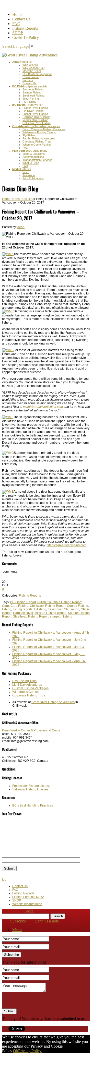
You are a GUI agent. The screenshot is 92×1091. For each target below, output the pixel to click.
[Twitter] (10, 911)
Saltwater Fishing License (30, 789)
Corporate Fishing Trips (28, 695)
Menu (17, 930)
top (4, 879)
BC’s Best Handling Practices (32, 805)
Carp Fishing (19, 606)
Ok (15, 1051)
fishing (6, 609)
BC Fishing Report (23, 602)
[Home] (2, 911)
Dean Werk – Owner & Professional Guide (31, 730)
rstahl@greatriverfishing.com (66, 545)
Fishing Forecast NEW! (28, 897)
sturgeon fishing (61, 616)
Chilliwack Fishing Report (47, 606)
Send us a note (47, 921)
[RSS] (6, 911)
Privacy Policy (30, 1051)
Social (29, 911)
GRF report (71, 609)
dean (21, 227)
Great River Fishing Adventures (53, 702)
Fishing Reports (25, 28)
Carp (5, 606)
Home (17, 14)
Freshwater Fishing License (31, 786)
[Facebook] (8, 911)
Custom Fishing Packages (30, 688)
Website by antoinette (27, 904)
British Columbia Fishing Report (59, 602)
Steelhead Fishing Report (31, 616)
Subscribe (18, 921)
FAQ (16, 23)
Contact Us (21, 19)
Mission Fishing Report (50, 613)
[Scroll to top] (4, 911)
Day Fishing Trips (24, 681)
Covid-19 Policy (25, 37)
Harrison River (23, 613)
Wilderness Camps (25, 692)
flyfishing (40, 609)
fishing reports (22, 609)
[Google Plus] (14, 911)
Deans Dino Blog (22, 199)
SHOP (17, 33)
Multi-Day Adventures (27, 684)
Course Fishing (77, 606)
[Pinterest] (12, 911)
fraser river (55, 609)
